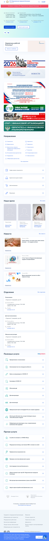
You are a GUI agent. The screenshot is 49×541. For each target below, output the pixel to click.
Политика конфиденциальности (32, 531)
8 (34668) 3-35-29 (11, 309)
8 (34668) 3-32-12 (11, 346)
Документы (28, 522)
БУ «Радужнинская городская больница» (20, 1)
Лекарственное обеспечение (11, 524)
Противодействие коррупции (24, 505)
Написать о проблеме (11, 48)
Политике (21, 538)
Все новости (42, 233)
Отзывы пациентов (30, 517)
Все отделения (41, 292)
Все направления (24, 161)
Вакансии (27, 514)
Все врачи (42, 200)
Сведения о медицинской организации (13, 514)
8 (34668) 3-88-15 (11, 328)
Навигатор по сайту (30, 519)
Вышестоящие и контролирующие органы (34, 525)
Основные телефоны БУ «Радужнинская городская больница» (23, 6)
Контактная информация (10, 522)
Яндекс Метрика (25, 534)
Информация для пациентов (11, 517)
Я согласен (40, 537)
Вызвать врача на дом (23, 27)
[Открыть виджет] (45, 537)
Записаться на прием (9, 27)
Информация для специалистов (12, 527)
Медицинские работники (10, 519)
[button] (39, 1)
